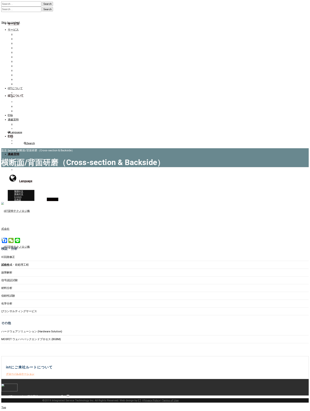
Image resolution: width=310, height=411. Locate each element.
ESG (10, 115)
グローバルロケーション (20, 373)
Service (11, 150)
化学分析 (18, 65)
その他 (17, 74)
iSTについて (15, 88)
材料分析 (18, 56)
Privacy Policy (151, 400)
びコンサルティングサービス (29, 70)
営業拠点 (18, 124)
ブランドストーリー (24, 92)
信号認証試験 (21, 52)
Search (30, 143)
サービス (13, 29)
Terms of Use (170, 400)
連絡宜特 (13, 119)
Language (16, 132)
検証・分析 (20, 34)
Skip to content (10, 22)
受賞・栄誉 (20, 101)
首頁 (4, 150)
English (18, 140)
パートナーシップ (23, 106)
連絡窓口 (18, 110)
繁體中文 (18, 135)
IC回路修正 (19, 38)
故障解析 (18, 47)
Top (3, 407)
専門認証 (18, 97)
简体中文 (18, 138)
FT (139, 400)
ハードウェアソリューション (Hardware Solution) (39, 79)
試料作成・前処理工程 (25, 43)
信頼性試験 (20, 61)
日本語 (17, 143)
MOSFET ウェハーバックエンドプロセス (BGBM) (39, 84)
